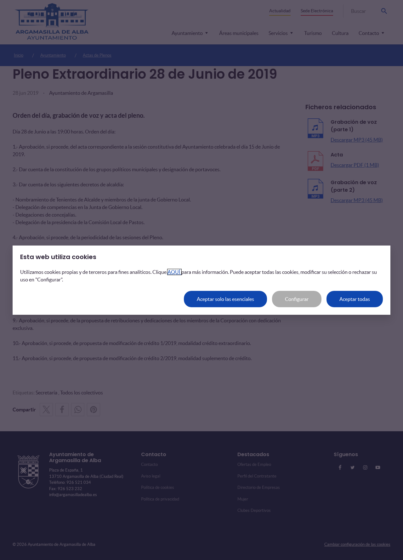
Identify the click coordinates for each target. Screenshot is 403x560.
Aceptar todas (354, 299)
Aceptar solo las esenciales (225, 299)
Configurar (297, 299)
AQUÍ (174, 272)
